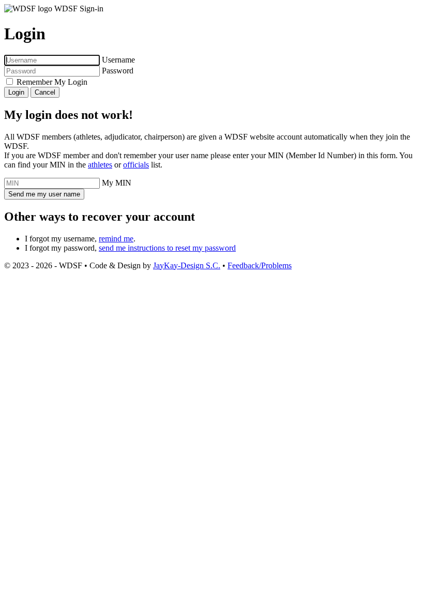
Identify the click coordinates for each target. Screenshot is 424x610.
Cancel (45, 92)
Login (16, 92)
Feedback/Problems (260, 265)
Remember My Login (52, 82)
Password (117, 70)
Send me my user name (44, 194)
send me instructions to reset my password (167, 247)
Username (118, 59)
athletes (100, 164)
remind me (116, 238)
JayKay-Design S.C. (186, 265)
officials (136, 164)
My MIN (116, 182)
